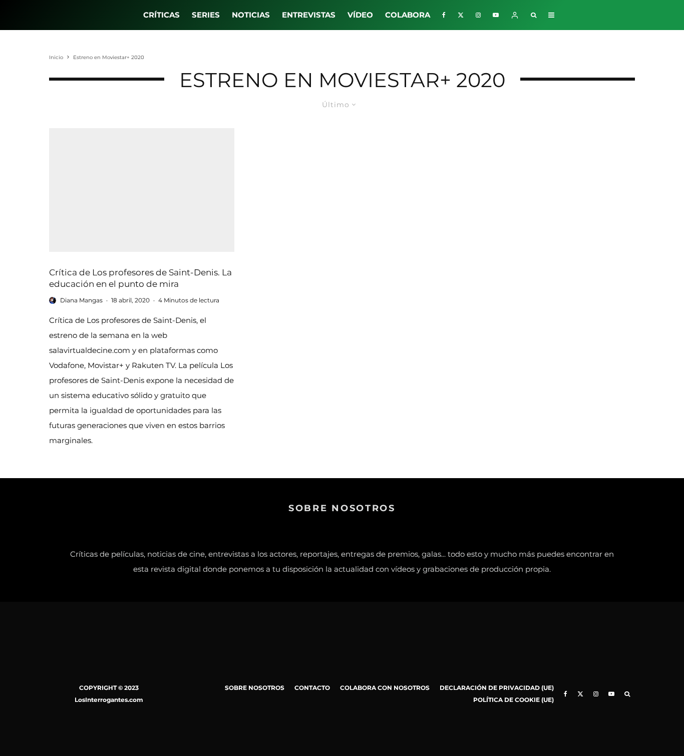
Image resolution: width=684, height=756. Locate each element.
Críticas (161, 15)
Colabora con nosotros (385, 687)
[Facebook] (444, 15)
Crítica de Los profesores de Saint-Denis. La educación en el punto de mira (140, 278)
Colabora (407, 15)
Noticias (251, 15)
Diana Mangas (81, 300)
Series (206, 15)
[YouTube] (496, 15)
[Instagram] (478, 15)
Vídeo (360, 15)
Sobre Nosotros (254, 687)
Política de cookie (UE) (513, 699)
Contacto (312, 687)
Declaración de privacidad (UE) (497, 687)
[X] (461, 15)
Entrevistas (308, 15)
